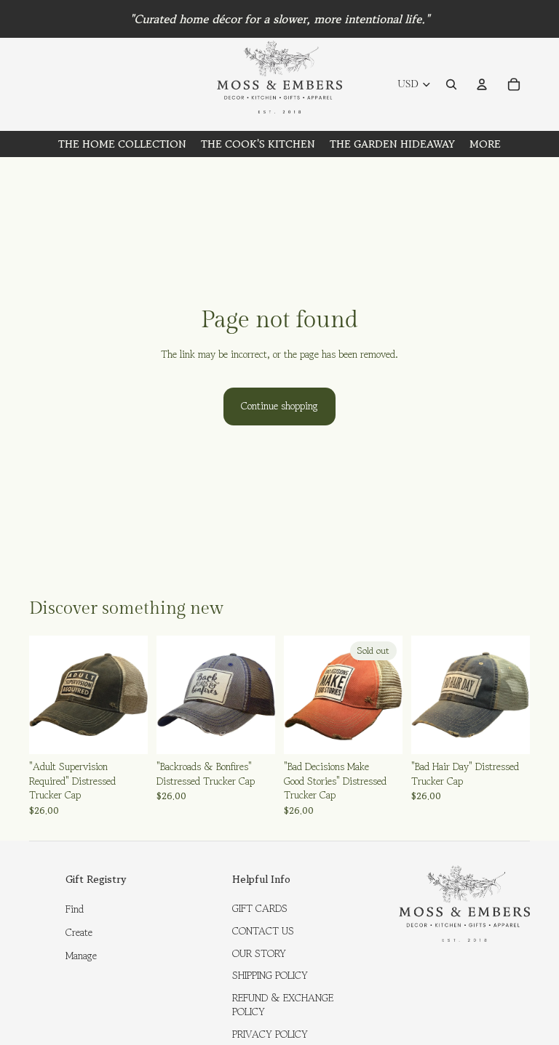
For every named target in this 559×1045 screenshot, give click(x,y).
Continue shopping (279, 406)
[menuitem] (485, 144)
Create (79, 932)
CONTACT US (263, 931)
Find (75, 909)
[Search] (451, 84)
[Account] (482, 84)
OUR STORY (259, 953)
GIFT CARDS (260, 908)
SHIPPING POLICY (270, 975)
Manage (81, 955)
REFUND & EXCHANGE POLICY (282, 1005)
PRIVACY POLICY (270, 1034)
